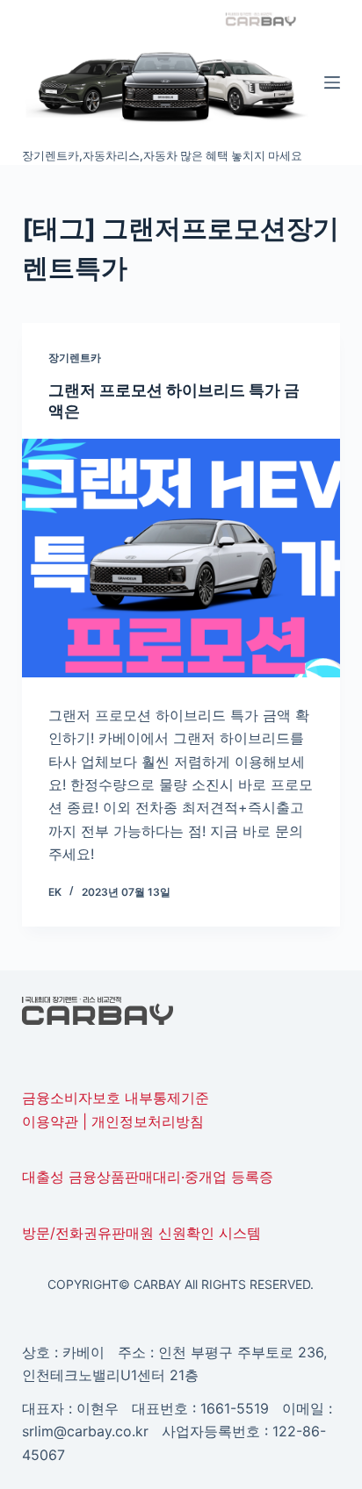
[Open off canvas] (332, 82)
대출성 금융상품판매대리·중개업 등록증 (147, 1176)
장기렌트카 (74, 357)
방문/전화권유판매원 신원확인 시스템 (141, 1233)
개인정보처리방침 (147, 1121)
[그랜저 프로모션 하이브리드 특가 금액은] (181, 558)
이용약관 (50, 1121)
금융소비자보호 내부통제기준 (115, 1097)
